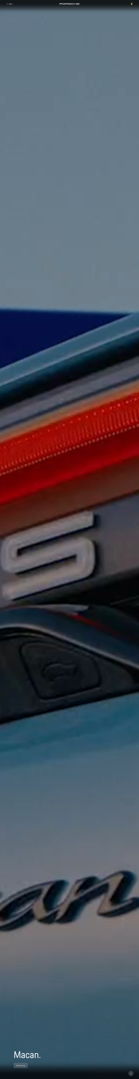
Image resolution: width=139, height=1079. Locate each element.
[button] (69, 1073)
